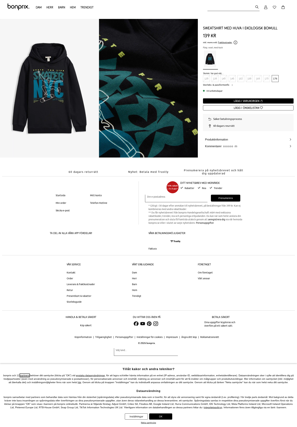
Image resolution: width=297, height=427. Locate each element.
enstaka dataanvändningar (90, 375)
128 (206, 78)
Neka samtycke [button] (148, 422)
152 (241, 78)
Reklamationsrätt (209, 337)
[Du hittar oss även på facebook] (136, 323)
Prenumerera (225, 198)
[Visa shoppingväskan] (283, 9)
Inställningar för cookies (150, 337)
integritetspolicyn (213, 407)
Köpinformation (83, 337)
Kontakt (71, 272)
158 (249, 78)
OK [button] (160, 416)
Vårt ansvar (204, 278)
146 (232, 78)
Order (70, 278)
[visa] (163, 241)
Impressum (172, 337)
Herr (49, 7)
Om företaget (205, 272)
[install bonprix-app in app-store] (61, 241)
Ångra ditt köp (189, 337)
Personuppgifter (205, 222)
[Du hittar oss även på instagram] (155, 323)
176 (275, 78)
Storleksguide (74, 301)
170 (267, 78)
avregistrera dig (216, 219)
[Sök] (257, 7)
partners (24, 375)
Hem (73, 7)
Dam (39, 7)
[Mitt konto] (265, 9)
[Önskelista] (275, 9)
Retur (70, 290)
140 (224, 78)
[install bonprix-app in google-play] (86, 241)
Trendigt (87, 7)
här (79, 382)
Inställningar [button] (136, 416)
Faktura (152, 248)
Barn (61, 7)
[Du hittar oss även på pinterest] (149, 323)
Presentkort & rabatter (79, 296)
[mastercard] (153, 241)
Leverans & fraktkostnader (81, 284)
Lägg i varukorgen (247, 101)
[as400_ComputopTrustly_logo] (175, 241)
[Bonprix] (18, 9)
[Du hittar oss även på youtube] (142, 323)
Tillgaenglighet (103, 337)
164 (258, 78)
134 (215, 78)
